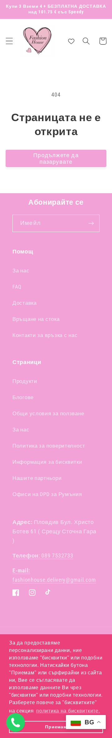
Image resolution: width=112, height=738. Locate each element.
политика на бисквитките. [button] (68, 710)
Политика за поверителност (48, 446)
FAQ (16, 287)
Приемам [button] (56, 726)
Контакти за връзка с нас (44, 335)
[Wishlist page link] (71, 41)
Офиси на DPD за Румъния (47, 494)
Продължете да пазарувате (56, 158)
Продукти (24, 381)
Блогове (23, 397)
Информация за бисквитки (47, 462)
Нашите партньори (37, 478)
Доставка (24, 303)
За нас (20, 270)
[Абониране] (91, 223)
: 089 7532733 (42, 555)
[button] (9, 41)
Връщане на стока (36, 319)
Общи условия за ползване (48, 413)
